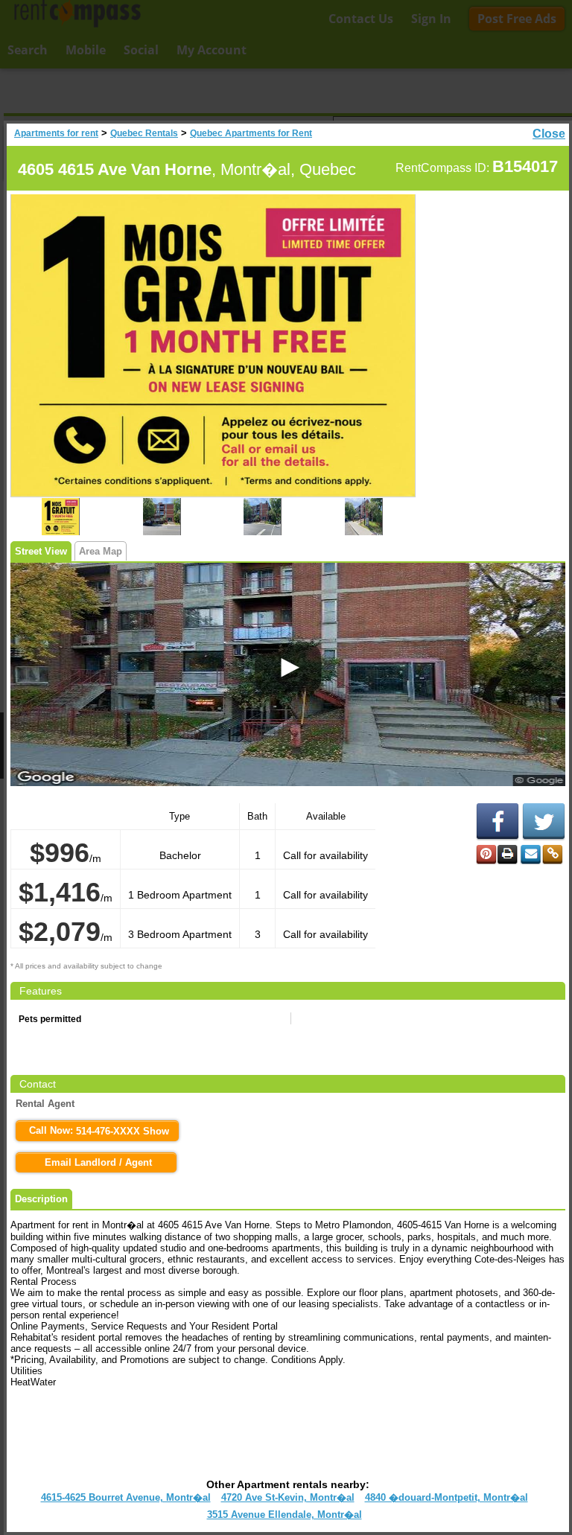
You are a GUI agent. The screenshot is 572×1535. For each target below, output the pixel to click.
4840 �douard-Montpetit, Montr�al (446, 1497)
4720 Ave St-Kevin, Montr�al (288, 1497)
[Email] (530, 854)
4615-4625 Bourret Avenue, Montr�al (126, 1497)
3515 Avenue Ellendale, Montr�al (284, 1514)
